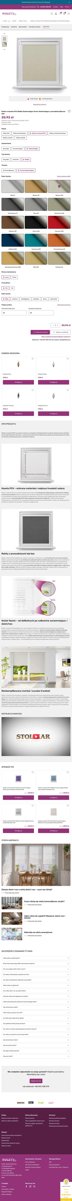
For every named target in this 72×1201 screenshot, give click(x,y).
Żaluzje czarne (6, 1138)
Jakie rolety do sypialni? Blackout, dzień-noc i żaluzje (44, 917)
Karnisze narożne (54, 1121)
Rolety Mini (6, 133)
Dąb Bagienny (25, 299)
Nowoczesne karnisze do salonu (58, 1126)
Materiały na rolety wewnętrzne (38, 932)
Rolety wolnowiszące (19, 133)
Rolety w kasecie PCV (39, 133)
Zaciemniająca (33, 148)
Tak (6, 288)
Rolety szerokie (20, 138)
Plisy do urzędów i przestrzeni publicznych (34, 1125)
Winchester (53, 299)
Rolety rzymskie (7, 138)
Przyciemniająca (18, 148)
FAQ (50, 1162)
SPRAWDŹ (47, 2)
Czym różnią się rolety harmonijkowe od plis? (44, 901)
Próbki (27, 1170)
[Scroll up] (4, 33)
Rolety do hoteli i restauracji (10, 1118)
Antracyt (15, 299)
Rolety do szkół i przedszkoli (10, 1121)
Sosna (45, 299)
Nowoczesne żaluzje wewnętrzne (11, 1135)
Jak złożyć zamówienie (32, 1165)
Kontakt (55, 7)
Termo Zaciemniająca (27, 170)
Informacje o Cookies (8, 1189)
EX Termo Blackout (8, 170)
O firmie (4, 1186)
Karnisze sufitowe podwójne (57, 1118)
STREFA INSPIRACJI (10, 840)
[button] (51, 13)
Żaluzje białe (5, 1140)
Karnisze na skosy (54, 1123)
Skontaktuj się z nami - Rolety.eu (58, 1167)
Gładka (27, 159)
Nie (12, 288)
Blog (61, 7)
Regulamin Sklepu (7, 1192)
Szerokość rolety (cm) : (8, 308)
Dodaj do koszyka (42, 332)
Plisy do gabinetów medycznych (35, 1121)
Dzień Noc (16, 159)
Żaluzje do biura (6, 1146)
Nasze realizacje (6, 1194)
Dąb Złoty (36, 299)
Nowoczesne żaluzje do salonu (11, 1143)
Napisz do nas (36, 1081)
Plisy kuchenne (29, 1118)
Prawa (14, 277)
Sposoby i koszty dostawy (33, 1167)
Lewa (7, 277)
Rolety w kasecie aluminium (57, 133)
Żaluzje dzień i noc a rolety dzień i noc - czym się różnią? (27, 889)
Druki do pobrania (54, 1165)
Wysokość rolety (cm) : (35, 308)
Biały (7, 299)
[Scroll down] (4, 49)
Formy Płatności (30, 1162)
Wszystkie (6, 148)
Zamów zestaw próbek (63, 176)
